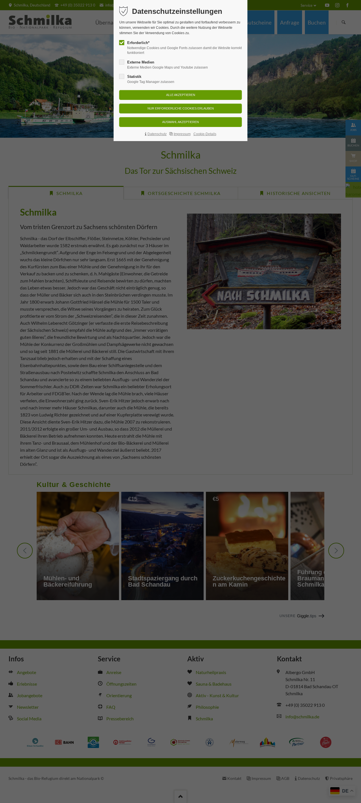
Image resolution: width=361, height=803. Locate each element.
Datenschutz (157, 134)
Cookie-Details (204, 134)
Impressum (182, 134)
